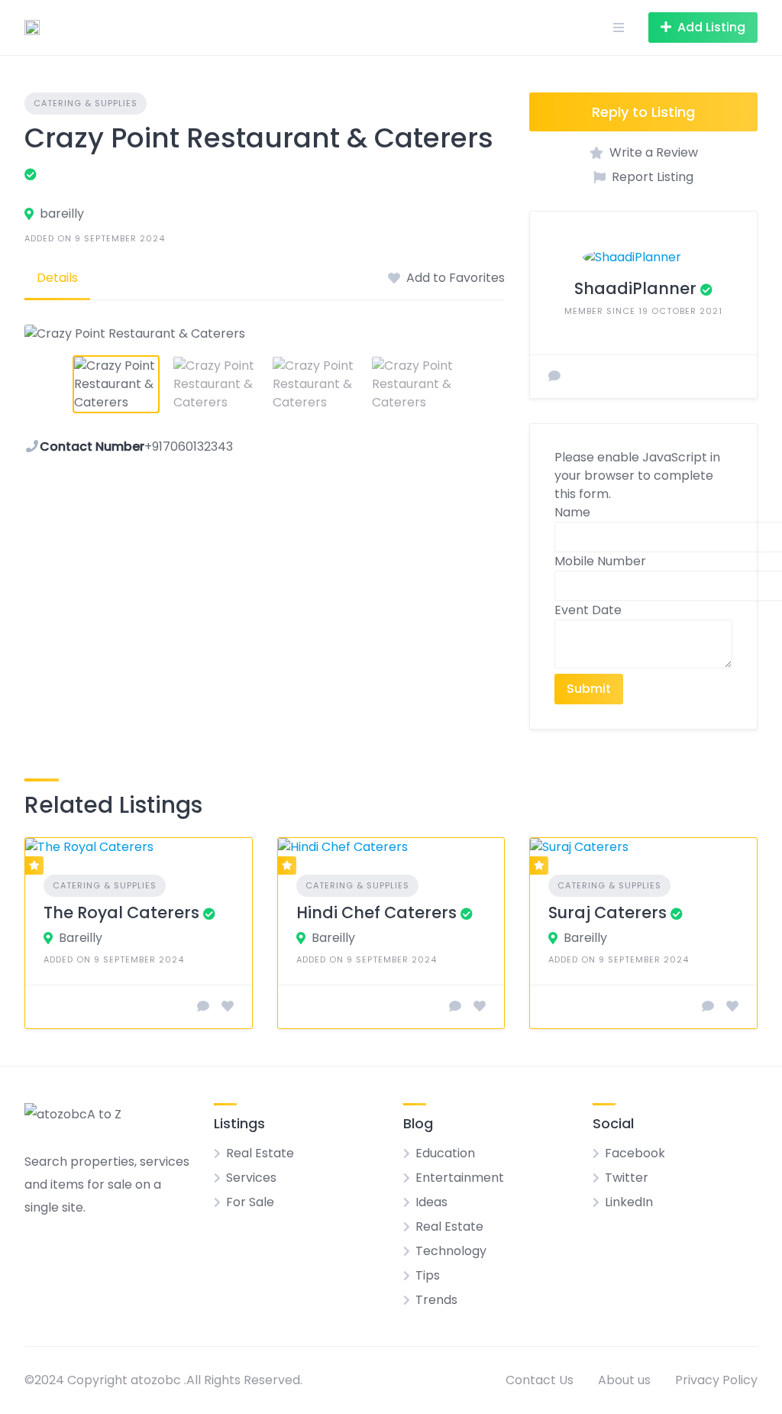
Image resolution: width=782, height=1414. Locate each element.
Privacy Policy (716, 1380)
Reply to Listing (643, 111)
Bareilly (80, 937)
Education (445, 1153)
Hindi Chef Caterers (376, 912)
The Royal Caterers (121, 912)
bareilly (62, 213)
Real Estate (260, 1153)
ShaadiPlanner (635, 288)
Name (572, 512)
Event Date (588, 610)
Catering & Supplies (85, 103)
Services (251, 1177)
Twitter (626, 1177)
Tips (427, 1275)
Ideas (431, 1202)
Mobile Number (600, 561)
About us (624, 1380)
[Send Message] (554, 376)
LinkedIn (629, 1202)
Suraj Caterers (607, 912)
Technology (450, 1251)
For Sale (250, 1202)
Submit (589, 688)
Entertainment (459, 1177)
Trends (436, 1300)
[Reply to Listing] (203, 1007)
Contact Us (540, 1380)
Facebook (635, 1153)
